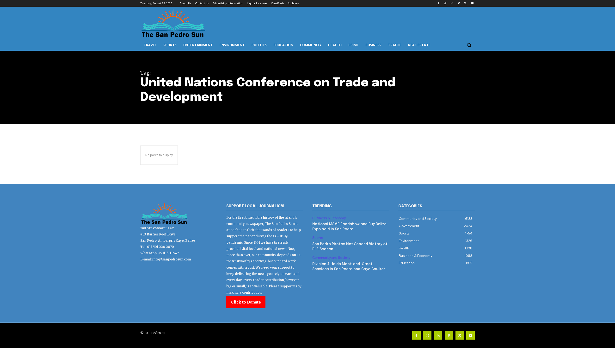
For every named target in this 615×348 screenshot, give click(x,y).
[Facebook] (438, 3)
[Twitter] (465, 3)
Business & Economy (329, 218)
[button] (469, 45)
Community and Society (331, 258)
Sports (317, 238)
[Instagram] (445, 3)
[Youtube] (472, 3)
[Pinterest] (458, 3)
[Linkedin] (452, 3)
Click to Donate (246, 302)
